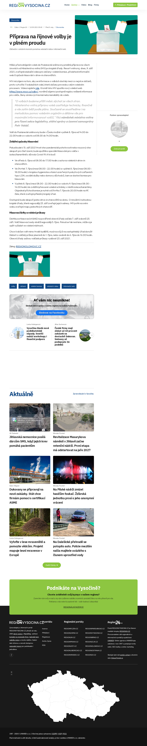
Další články (51, 565)
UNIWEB (111, 641)
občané (23, 286)
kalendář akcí (34, 637)
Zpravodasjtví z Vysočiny (83, 394)
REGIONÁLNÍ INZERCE (74, 607)
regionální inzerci (15, 646)
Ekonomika (15, 20)
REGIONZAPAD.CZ (71, 633)
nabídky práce (14, 640)
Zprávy (74, 5)
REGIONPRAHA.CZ (71, 642)
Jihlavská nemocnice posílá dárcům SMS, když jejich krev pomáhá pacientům (28, 441)
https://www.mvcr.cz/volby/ (23, 91)
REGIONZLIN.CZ (91, 642)
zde (37, 88)
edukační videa (52, 286)
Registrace (131, 5)
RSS (43, 645)
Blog (90, 5)
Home (67, 5)
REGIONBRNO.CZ (92, 637)
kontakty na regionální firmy (18, 637)
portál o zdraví (125, 655)
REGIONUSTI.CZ (70, 646)
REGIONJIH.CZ (69, 637)
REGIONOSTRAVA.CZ (93, 650)
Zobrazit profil (119, 149)
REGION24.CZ (90, 655)
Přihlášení (45, 633)
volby (13, 286)
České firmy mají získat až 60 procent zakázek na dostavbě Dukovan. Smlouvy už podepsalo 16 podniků (66, 336)
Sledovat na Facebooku (51, 312)
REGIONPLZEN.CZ (71, 629)
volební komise (36, 286)
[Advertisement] (51, 369)
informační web (69, 286)
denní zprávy (18, 634)
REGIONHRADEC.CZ (72, 655)
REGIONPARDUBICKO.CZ (95, 629)
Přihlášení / (121, 5)
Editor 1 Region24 (21, 27)
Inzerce (45, 629)
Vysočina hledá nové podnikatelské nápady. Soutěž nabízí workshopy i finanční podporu (38, 334)
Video (83, 5)
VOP (60, 734)
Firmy (96, 5)
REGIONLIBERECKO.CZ (73, 650)
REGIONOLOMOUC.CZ (28, 246)
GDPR (54, 734)
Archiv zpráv (46, 641)
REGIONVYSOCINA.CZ (93, 633)
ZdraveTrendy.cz (117, 658)
